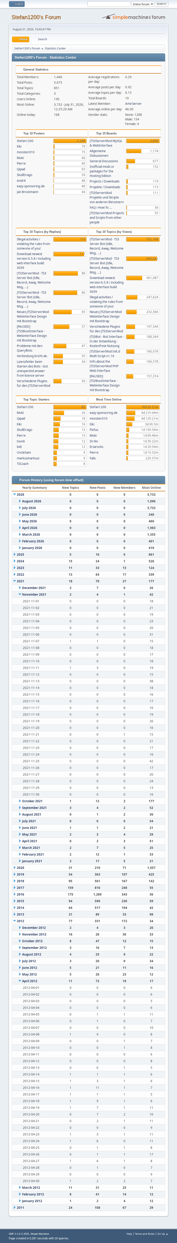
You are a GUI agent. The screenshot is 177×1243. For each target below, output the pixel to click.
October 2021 (32, 801)
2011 (20, 1208)
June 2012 (29, 968)
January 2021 (32, 861)
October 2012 (32, 941)
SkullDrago (24, 175)
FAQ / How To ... (101, 207)
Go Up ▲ (162, 1233)
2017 (20, 888)
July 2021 (29, 821)
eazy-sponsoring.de (31, 186)
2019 (20, 874)
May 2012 (29, 974)
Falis (93, 458)
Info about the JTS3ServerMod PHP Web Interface (104, 366)
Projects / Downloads (104, 181)
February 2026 (33, 541)
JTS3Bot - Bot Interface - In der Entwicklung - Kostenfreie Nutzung (107, 341)
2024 (20, 561)
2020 (20, 868)
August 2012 (31, 954)
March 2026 (31, 534)
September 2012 (34, 948)
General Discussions (104, 161)
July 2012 (29, 961)
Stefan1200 (25, 141)
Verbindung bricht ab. (32, 356)
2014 (20, 908)
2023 (20, 568)
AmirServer (133, 104)
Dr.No (94, 441)
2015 (20, 901)
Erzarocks (96, 447)
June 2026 (29, 514)
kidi (19, 447)
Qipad (21, 169)
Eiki (19, 146)
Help (129, 1233)
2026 (20, 494)
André (21, 181)
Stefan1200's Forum (36, 17)
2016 (20, 894)
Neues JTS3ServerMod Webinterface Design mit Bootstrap (33, 316)
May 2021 (29, 834)
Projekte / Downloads (105, 187)
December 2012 (34, 928)
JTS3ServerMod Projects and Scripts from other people (107, 217)
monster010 (26, 152)
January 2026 (32, 548)
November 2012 (34, 934)
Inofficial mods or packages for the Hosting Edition (102, 171)
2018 (20, 881)
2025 (20, 554)
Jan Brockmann (27, 192)
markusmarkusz (28, 458)
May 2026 (29, 521)
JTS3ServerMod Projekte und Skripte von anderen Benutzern (107, 197)
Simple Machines (39, 1233)
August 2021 (31, 814)
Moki (20, 158)
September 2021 (34, 808)
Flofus (94, 430)
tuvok (21, 441)
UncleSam (24, 452)
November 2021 (34, 594)
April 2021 (29, 841)
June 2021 (29, 828)
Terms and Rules (144, 1233)
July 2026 (29, 508)
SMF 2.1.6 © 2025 (19, 1233)
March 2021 (31, 848)
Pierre (21, 163)
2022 (20, 574)
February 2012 (33, 1194)
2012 (20, 921)
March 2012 (31, 1188)
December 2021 (34, 588)
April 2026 (29, 528)
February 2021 (33, 854)
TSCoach (23, 464)
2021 (20, 581)
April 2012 (29, 981)
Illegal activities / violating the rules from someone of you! (33, 243)
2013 (20, 914)
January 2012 (32, 1201)
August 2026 (31, 501)
